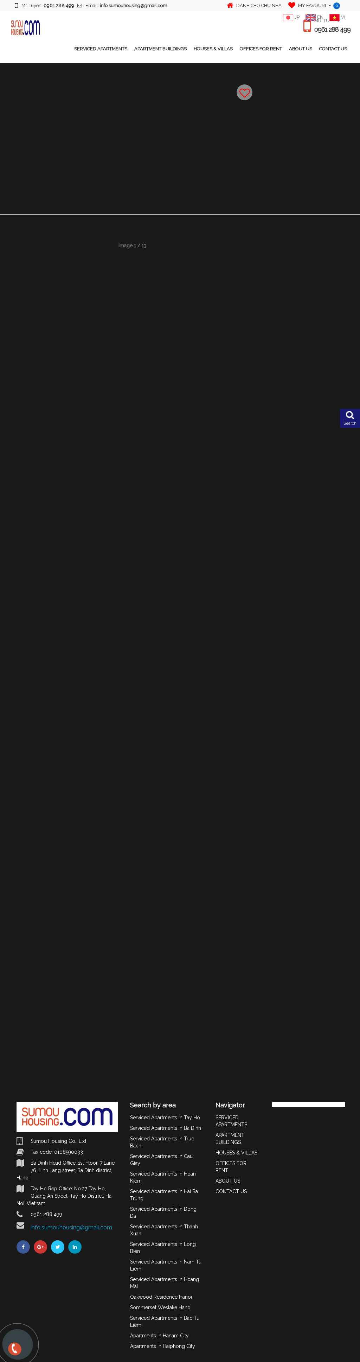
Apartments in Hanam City (159, 1335)
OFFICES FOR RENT (261, 48)
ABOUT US (300, 48)
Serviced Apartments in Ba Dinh (165, 1128)
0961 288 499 (332, 29)
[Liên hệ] (14, 1352)
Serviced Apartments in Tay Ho (165, 1117)
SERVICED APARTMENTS (100, 48)
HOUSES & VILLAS (213, 48)
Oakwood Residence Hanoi (161, 1297)
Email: (126, 5)
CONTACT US (333, 48)
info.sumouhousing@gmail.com (71, 1227)
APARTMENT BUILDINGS (160, 48)
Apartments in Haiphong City (162, 1346)
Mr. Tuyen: (47, 5)
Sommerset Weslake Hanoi (161, 1307)
